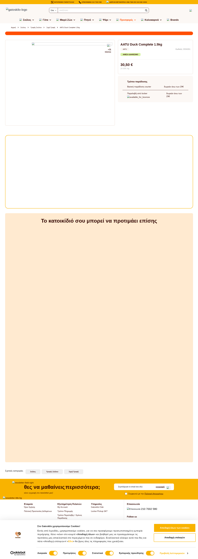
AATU (125, 49)
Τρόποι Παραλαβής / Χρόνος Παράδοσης (69, 516)
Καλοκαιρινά (152, 20)
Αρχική (13, 27)
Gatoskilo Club (97, 507)
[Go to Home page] (19, 10)
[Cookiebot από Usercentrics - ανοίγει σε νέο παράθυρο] (18, 553)
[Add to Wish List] (109, 45)
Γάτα (45, 20)
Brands (174, 20)
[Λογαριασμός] (185, 10)
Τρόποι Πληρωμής (65, 511)
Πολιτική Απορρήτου (154, 493)
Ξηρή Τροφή (50, 27)
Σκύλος (27, 20)
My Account (62, 507)
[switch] (82, 553)
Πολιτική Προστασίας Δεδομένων (38, 511)
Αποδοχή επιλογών (174, 537)
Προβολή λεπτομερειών (172, 553)
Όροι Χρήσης (29, 507)
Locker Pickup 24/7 (99, 511)
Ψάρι (105, 20)
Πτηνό (87, 20)
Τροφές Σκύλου (36, 27)
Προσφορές (126, 20)
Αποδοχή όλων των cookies (174, 528)
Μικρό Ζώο (66, 20)
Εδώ (70, 541)
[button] (146, 10)
